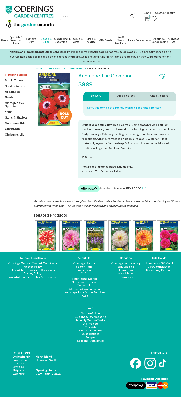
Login (147, 13)
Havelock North (46, 360)
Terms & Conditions (32, 258)
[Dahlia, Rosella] (71, 236)
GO (132, 16)
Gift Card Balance (159, 267)
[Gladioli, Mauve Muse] (95, 236)
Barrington (20, 360)
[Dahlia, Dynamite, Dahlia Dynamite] (46, 236)
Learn (91, 308)
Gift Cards (159, 258)
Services (126, 258)
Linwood (18, 367)
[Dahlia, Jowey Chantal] (144, 236)
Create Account (165, 13)
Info (144, 189)
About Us (84, 258)
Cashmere (20, 364)
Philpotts (18, 370)
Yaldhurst (19, 374)
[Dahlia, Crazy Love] (120, 236)
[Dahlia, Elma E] (168, 236)
